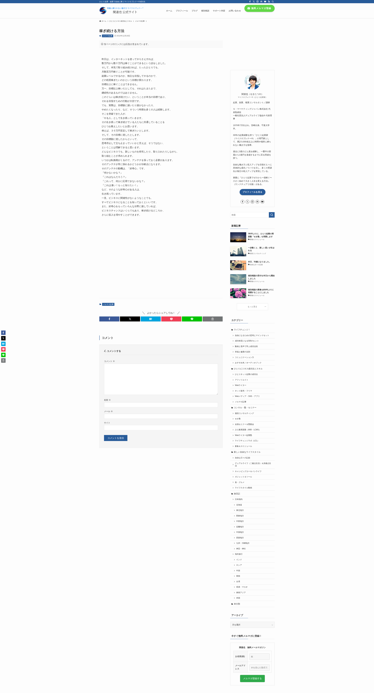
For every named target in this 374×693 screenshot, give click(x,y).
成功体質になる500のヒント (247, 341)
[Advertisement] (161, 256)
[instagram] (257, 1)
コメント (109, 361)
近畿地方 (240, 527)
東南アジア (241, 593)
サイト (107, 423)
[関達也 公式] (122, 11)
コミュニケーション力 (244, 357)
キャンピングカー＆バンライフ (248, 471)
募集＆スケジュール (243, 446)
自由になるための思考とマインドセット (252, 335)
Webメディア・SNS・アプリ (247, 396)
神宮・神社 (241, 549)
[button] (109, 318)
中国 (238, 571)
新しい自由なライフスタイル (247, 452)
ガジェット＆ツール (243, 477)
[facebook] (250, 1)
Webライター (240, 385)
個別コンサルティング (244, 413)
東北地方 (240, 510)
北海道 (239, 505)
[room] (261, 1)
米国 (238, 598)
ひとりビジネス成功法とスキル (248, 368)
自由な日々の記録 (242, 458)
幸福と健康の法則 (242, 352)
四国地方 (240, 538)
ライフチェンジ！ (242, 329)
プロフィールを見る (252, 192)
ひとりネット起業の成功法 (246, 374)
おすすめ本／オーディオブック (248, 363)
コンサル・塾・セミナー (245, 407)
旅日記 (237, 493)
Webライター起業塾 (243, 435)
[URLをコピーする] (213, 318)
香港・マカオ (242, 587)
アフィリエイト (241, 380)
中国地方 (240, 532)
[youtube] (265, 1)
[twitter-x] (254, 1)
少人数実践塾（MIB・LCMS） (248, 430)
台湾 (238, 582)
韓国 (238, 576)
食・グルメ (239, 482)
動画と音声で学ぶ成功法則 (246, 346)
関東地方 (240, 516)
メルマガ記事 (107, 36)
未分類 (237, 604)
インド (239, 560)
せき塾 (238, 419)
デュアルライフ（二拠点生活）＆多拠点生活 (253, 464)
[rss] (269, 1)
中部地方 (240, 521)
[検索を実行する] (272, 215)
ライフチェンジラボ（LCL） (247, 441)
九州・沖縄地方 (243, 543)
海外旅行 (239, 554)
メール (108, 411)
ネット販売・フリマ (243, 391)
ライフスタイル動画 (243, 488)
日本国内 (239, 499)
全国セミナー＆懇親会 (244, 424)
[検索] (273, 1)
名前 (107, 400)
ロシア (239, 565)
